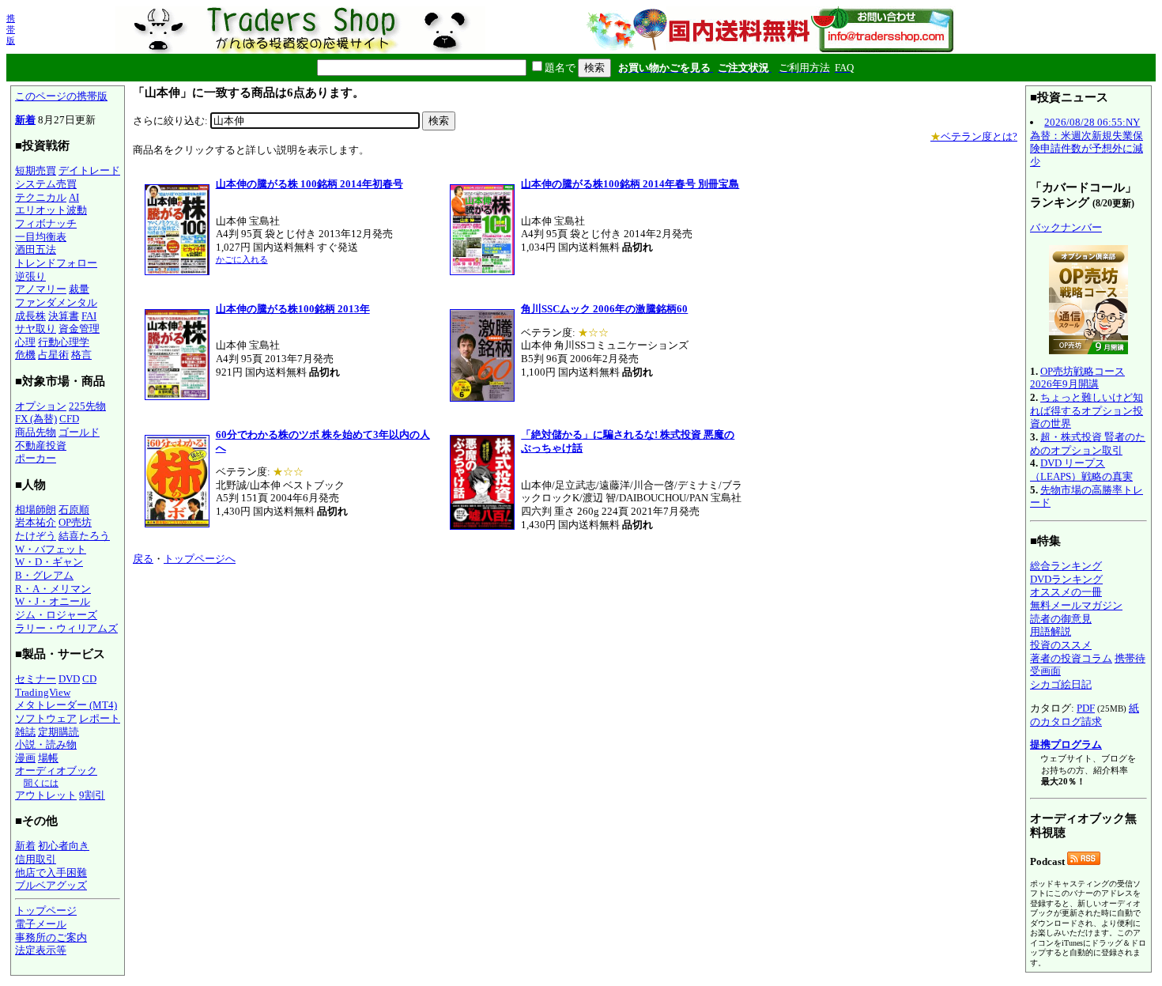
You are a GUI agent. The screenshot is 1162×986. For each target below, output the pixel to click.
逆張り (30, 276)
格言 (81, 355)
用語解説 (1050, 631)
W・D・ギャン (49, 562)
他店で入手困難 (51, 872)
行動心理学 (63, 342)
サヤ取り (35, 328)
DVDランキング (1066, 579)
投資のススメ (1061, 645)
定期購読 (58, 732)
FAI (88, 316)
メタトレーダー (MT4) (66, 705)
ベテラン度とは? (973, 136)
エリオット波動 (51, 210)
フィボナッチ (46, 223)
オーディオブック (56, 770)
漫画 (25, 758)
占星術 (53, 355)
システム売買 (46, 184)
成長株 (30, 316)
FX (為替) (36, 419)
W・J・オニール (52, 601)
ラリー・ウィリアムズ (66, 628)
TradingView (42, 692)
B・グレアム (44, 575)
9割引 (92, 795)
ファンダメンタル (56, 302)
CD (89, 679)
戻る (143, 559)
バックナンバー (1066, 227)
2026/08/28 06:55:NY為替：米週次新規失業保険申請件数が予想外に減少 (1086, 142)
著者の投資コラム (1071, 658)
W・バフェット (50, 549)
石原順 (73, 510)
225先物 (87, 406)
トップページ (46, 910)
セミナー (35, 679)
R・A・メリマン (53, 589)
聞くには (41, 783)
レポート (99, 718)
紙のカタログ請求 (1084, 714)
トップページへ (200, 559)
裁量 (79, 289)
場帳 (48, 758)
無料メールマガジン (1076, 605)
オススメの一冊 (1066, 592)
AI (74, 197)
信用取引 (35, 859)
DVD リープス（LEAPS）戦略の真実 (1081, 469)
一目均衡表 (40, 237)
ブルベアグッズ (51, 885)
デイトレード (89, 170)
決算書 (63, 316)
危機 (25, 355)
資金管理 (79, 328)
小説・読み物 (46, 744)
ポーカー (35, 458)
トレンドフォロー (56, 263)
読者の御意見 (1061, 619)
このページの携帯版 (61, 96)
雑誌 (25, 732)
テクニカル (40, 197)
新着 (25, 120)
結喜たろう (84, 536)
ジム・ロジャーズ (56, 615)
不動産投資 (40, 445)
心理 (25, 342)
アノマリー (40, 289)
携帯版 (10, 29)
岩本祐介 (35, 522)
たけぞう (35, 536)
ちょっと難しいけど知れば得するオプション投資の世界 (1086, 410)
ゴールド (79, 432)
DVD (69, 679)
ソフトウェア (46, 718)
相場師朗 (35, 510)
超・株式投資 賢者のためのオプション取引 (1087, 443)
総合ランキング (1066, 566)
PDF (1086, 708)
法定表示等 (40, 950)
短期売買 (35, 170)
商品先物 (35, 432)
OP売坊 (75, 522)
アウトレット (46, 795)
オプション (40, 406)
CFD (69, 419)
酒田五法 (35, 249)
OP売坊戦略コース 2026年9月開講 (1077, 378)
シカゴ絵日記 (1061, 684)
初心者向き (63, 846)
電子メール (40, 924)
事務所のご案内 (51, 937)
